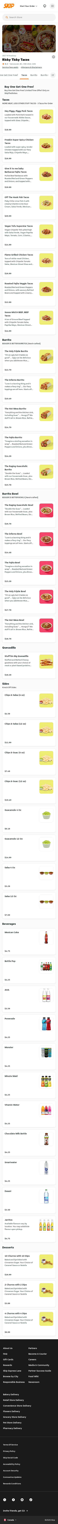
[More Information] (53, 57)
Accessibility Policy (11, 1464)
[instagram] (23, 1502)
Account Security (10, 1470)
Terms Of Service (10, 1444)
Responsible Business (14, 1382)
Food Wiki (33, 1376)
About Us (7, 1348)
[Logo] (9, 6)
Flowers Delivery (11, 1411)
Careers (32, 1359)
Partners (32, 1348)
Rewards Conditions (12, 1483)
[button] (24, 75)
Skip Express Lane (12, 1370)
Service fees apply (10, 67)
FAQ (5, 1353)
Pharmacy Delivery (12, 1428)
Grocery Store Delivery (14, 1416)
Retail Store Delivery (13, 1400)
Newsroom (33, 1382)
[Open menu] (52, 6)
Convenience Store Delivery (17, 1405)
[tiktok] (31, 1502)
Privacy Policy (9, 1451)
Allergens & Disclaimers (31, 67)
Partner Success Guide (39, 1370)
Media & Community (38, 1365)
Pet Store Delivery (12, 1422)
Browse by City (10, 1376)
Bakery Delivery (11, 1394)
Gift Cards (8, 1359)
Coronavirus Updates (12, 1477)
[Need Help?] (44, 6)
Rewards (7, 1365)
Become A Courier (37, 1353)
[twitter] (5, 1502)
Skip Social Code (10, 1457)
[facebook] (14, 1502)
